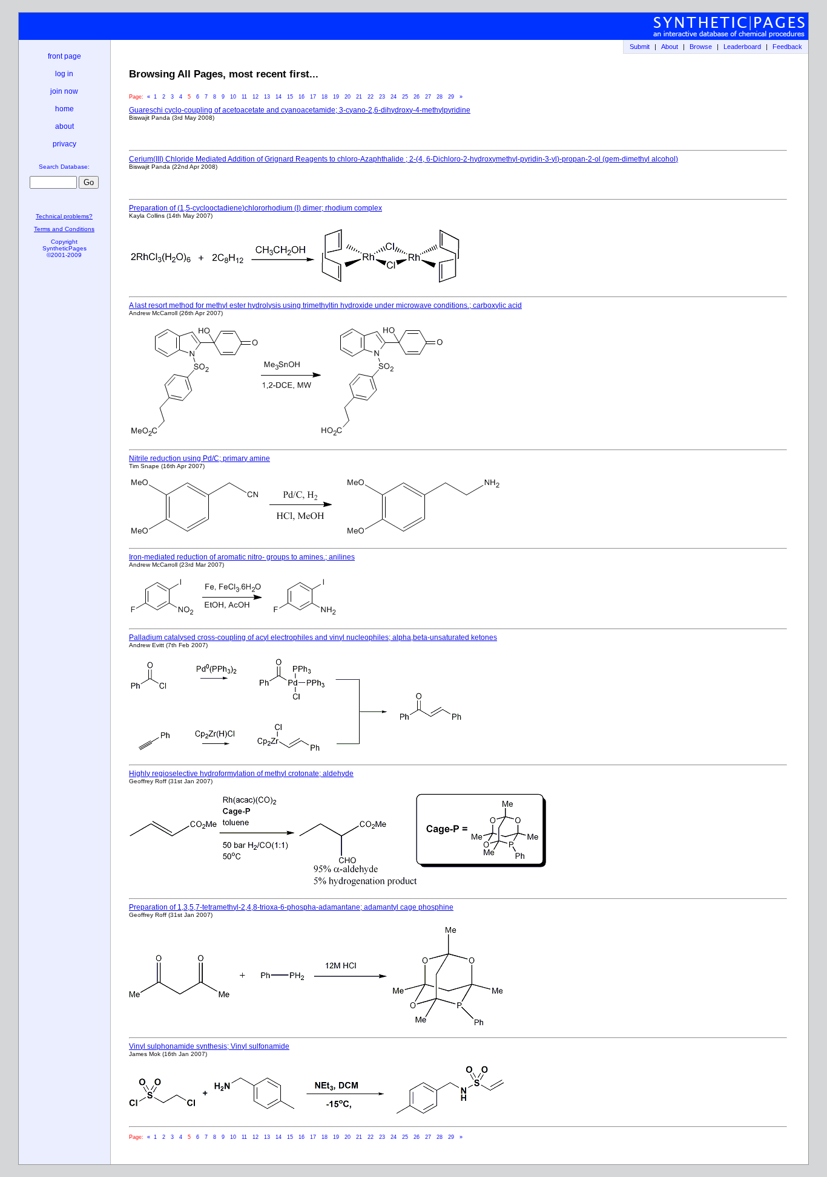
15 (290, 97)
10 (233, 97)
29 (451, 97)
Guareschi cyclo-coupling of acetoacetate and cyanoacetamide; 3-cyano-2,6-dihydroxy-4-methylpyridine (299, 110)
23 (382, 97)
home (64, 109)
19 (336, 97)
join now (64, 91)
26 (416, 97)
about (64, 126)
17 (313, 97)
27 (428, 97)
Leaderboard (742, 46)
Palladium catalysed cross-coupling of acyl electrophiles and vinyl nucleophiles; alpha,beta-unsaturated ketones (313, 637)
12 (255, 97)
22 (370, 97)
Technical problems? (64, 216)
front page (64, 56)
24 (393, 97)
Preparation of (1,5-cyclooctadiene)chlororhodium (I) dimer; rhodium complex (255, 208)
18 (324, 97)
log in (64, 74)
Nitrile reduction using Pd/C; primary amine (199, 458)
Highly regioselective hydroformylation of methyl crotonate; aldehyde (241, 773)
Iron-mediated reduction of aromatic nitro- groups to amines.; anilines (242, 557)
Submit (640, 46)
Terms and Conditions (64, 229)
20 (347, 97)
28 (439, 97)
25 (405, 97)
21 (359, 97)
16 (301, 97)
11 (244, 97)
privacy (64, 144)
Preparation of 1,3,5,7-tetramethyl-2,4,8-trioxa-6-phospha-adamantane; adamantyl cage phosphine (291, 907)
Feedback (787, 46)
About (669, 46)
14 (278, 97)
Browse (701, 46)
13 (267, 97)
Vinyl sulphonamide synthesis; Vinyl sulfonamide (209, 1046)
